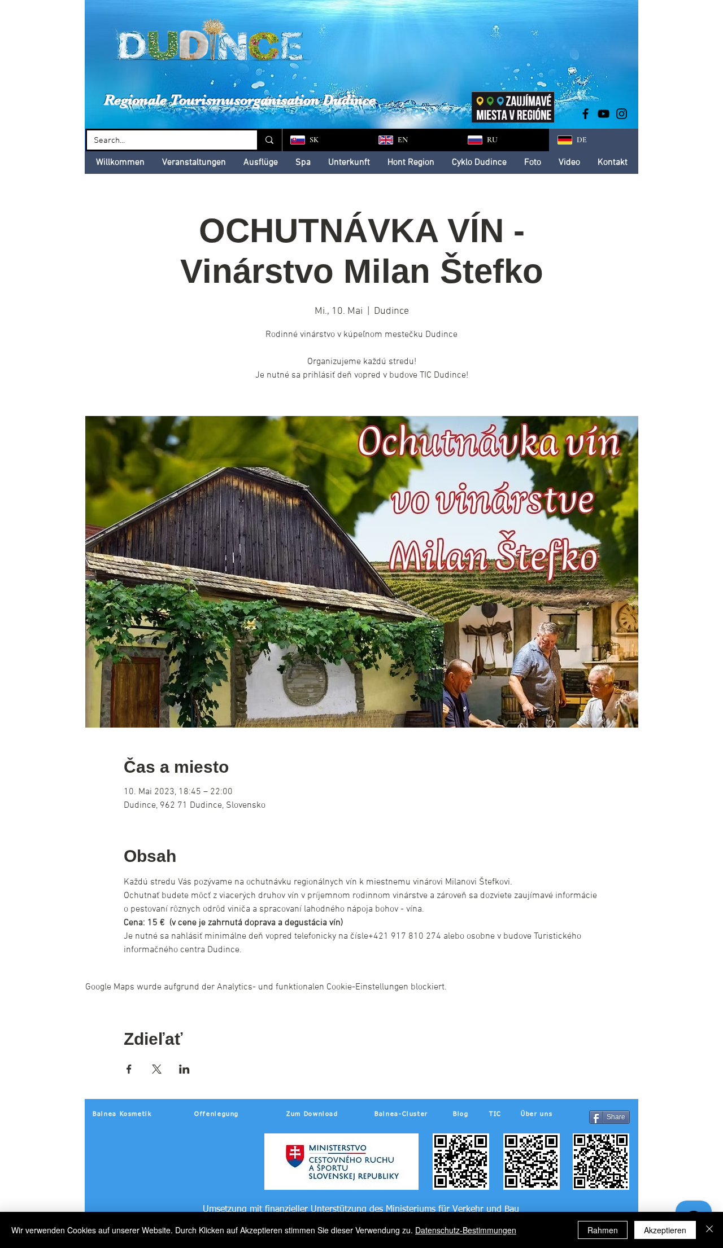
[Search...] (268, 140)
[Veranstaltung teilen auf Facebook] (129, 1069)
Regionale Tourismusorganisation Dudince (240, 99)
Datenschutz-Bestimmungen (465, 1230)
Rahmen (602, 1230)
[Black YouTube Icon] (603, 114)
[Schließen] (709, 1230)
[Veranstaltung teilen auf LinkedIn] (184, 1069)
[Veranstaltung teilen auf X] (156, 1069)
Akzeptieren (665, 1230)
